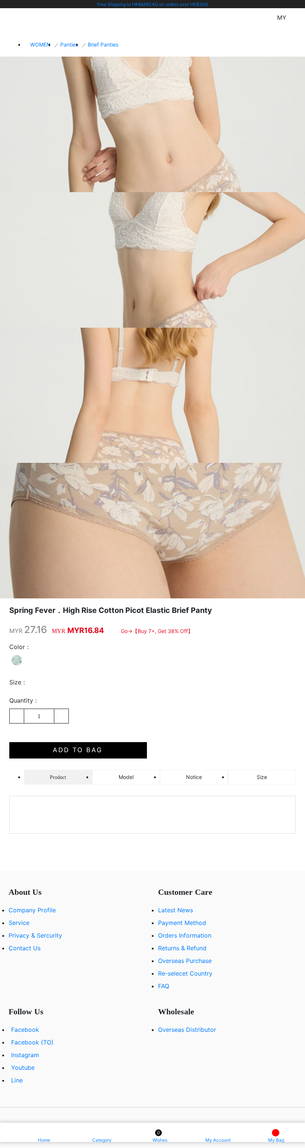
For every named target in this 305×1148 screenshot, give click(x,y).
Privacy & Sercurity (35, 935)
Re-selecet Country (185, 973)
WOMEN (40, 44)
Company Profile (32, 910)
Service (19, 922)
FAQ (163, 986)
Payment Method (182, 922)
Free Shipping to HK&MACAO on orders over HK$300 (152, 4)
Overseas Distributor (187, 1029)
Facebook (25, 1029)
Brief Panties (103, 44)
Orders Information (184, 935)
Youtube (23, 1067)
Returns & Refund (182, 948)
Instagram (25, 1055)
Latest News (175, 910)
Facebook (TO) (32, 1042)
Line (17, 1080)
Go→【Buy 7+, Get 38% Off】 (157, 631)
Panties (69, 44)
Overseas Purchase (185, 960)
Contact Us (25, 948)
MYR (15, 631)
